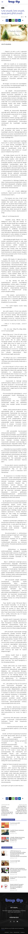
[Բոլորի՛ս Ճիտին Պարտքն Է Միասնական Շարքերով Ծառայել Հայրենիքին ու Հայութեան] (5, 886)
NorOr (6, 6)
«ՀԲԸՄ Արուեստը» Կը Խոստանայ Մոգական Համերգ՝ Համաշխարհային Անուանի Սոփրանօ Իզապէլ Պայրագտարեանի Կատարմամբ (18, 853)
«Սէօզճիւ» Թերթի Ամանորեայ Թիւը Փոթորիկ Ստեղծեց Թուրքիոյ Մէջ (17, 839)
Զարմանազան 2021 (15, 823)
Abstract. (3, 929)
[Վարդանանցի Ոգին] (5, 863)
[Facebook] (7, 20)
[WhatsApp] (13, 20)
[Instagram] (14, 921)
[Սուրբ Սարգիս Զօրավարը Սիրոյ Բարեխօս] (5, 879)
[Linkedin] (19, 20)
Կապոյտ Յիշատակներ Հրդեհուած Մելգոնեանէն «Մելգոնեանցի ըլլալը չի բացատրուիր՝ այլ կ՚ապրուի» (7, 811)
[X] (10, 20)
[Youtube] (17, 921)
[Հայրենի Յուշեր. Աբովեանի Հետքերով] (5, 832)
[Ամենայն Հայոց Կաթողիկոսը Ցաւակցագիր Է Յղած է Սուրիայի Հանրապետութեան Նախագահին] (5, 870)
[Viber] (16, 20)
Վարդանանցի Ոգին (15, 860)
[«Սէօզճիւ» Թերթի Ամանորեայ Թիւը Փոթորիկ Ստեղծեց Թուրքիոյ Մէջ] (5, 839)
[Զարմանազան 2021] (5, 825)
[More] (22, 20)
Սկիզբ (2, 6)
